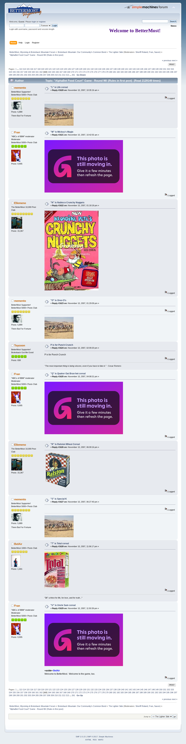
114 (24, 69)
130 (84, 69)
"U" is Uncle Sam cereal (63, 605)
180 (110, 72)
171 (76, 72)
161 (37, 72)
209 (52, 75)
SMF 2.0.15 (81, 737)
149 (157, 69)
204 (33, 75)
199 (14, 75)
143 (134, 69)
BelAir (18, 543)
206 (41, 75)
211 (59, 75)
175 (91, 72)
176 (95, 72)
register (42, 22)
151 (164, 69)
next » (174, 60)
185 (129, 72)
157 (21, 72)
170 (72, 72)
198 (10, 75)
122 (54, 69)
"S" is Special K (58, 499)
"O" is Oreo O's (58, 300)
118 (39, 69)
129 (80, 69)
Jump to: (147, 717)
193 (160, 72)
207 (44, 75)
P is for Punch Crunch (61, 345)
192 (156, 72)
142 (130, 69)
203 (29, 75)
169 (68, 72)
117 (35, 69)
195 (167, 72)
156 (18, 72)
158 (25, 72)
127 (73, 69)
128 (76, 69)
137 (111, 69)
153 (172, 69)
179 (106, 72)
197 (175, 72)
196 (171, 72)
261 (73, 75)
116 (31, 69)
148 (153, 69)
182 (118, 72)
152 (168, 69)
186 (133, 72)
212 (63, 75)
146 (145, 69)
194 (164, 72)
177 (99, 72)
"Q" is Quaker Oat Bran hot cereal (68, 373)
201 (21, 75)
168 (64, 72)
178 (103, 72)
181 (114, 72)
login (34, 22)
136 (107, 69)
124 (61, 69)
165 (53, 72)
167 (61, 72)
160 (33, 72)
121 (50, 69)
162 (41, 72)
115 (28, 69)
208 (48, 75)
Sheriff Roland (142, 52)
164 (49, 72)
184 (126, 72)
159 (29, 72)
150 (160, 69)
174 (87, 72)
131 (88, 69)
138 (115, 69)
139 (118, 69)
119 (42, 69)
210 (56, 75)
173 (84, 72)
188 (141, 72)
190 (148, 72)
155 (14, 72)
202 (25, 75)
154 (10, 72)
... (18, 69)
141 (126, 69)
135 (103, 69)
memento (20, 87)
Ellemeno (20, 203)
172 (80, 72)
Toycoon (19, 345)
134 (99, 69)
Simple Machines (106, 737)
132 (92, 69)
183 (122, 72)
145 (141, 69)
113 (20, 69)
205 (37, 75)
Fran (151, 52)
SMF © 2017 (92, 737)
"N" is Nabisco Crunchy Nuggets (67, 202)
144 (138, 69)
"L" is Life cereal (59, 87)
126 (69, 69)
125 (65, 69)
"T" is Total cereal (59, 543)
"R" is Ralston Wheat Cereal (65, 444)
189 (145, 72)
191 (152, 72)
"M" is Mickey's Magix (61, 132)
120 (46, 69)
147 (149, 69)
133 (96, 69)
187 (137, 72)
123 (57, 69)
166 (57, 72)
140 (122, 69)
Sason (157, 52)
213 (67, 75)
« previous (166, 60)
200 (18, 75)
